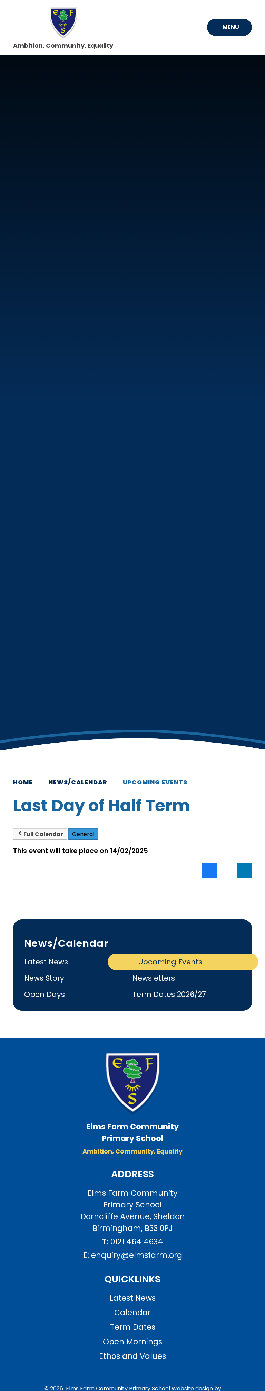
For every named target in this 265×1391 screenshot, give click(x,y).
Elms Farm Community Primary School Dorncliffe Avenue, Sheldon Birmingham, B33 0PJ (132, 1210)
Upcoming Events (155, 782)
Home (23, 782)
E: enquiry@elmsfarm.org (132, 1255)
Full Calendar (43, 834)
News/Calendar (77, 782)
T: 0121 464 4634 (132, 1241)
